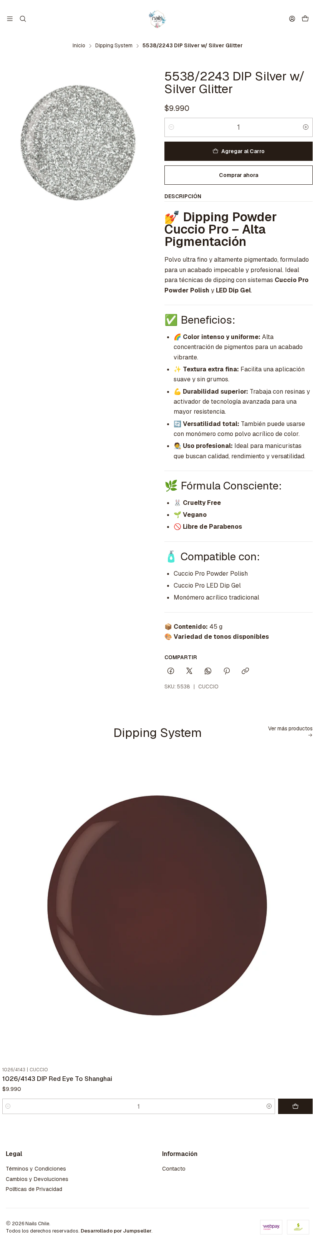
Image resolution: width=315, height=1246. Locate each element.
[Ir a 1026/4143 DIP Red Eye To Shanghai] (157, 908)
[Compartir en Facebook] (170, 671)
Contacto (174, 1168)
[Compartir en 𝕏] (189, 671)
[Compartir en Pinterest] (226, 671)
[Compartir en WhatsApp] (208, 671)
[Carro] (305, 19)
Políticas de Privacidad (34, 1189)
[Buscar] (22, 19)
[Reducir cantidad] (171, 127)
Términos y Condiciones (36, 1168)
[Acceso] (292, 19)
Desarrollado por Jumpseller (116, 1231)
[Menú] (10, 19)
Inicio (79, 45)
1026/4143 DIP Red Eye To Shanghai (57, 1078)
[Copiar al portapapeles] (245, 671)
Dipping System (114, 45)
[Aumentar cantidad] (305, 127)
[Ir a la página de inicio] (157, 18)
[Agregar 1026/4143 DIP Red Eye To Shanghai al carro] (295, 1106)
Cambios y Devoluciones (37, 1179)
